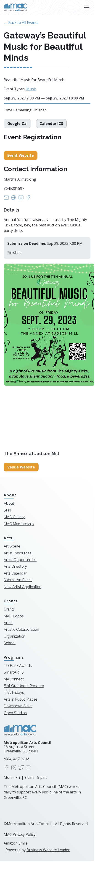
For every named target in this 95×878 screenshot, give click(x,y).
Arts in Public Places (20, 699)
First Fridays (14, 692)
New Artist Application (22, 587)
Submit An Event (18, 580)
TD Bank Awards (18, 665)
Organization (14, 636)
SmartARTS (14, 672)
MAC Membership (19, 524)
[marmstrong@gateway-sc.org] (6, 198)
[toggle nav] (87, 7)
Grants (9, 609)
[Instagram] (13, 768)
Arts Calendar (15, 573)
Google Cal (17, 123)
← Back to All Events (21, 22)
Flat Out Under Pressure (24, 686)
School (10, 643)
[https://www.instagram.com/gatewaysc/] (21, 198)
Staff (7, 510)
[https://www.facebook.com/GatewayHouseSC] (28, 198)
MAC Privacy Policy (19, 834)
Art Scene (12, 546)
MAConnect (14, 679)
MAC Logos (14, 616)
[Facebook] (6, 768)
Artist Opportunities (20, 560)
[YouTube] (28, 768)
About (9, 503)
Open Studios (15, 713)
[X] (21, 768)
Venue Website (21, 467)
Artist (8, 623)
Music (31, 88)
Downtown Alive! (18, 706)
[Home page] (15, 7)
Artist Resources (17, 553)
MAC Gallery (14, 517)
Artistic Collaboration (21, 629)
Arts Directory (15, 566)
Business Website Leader (48, 849)
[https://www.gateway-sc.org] (13, 198)
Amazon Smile (16, 843)
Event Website (20, 155)
